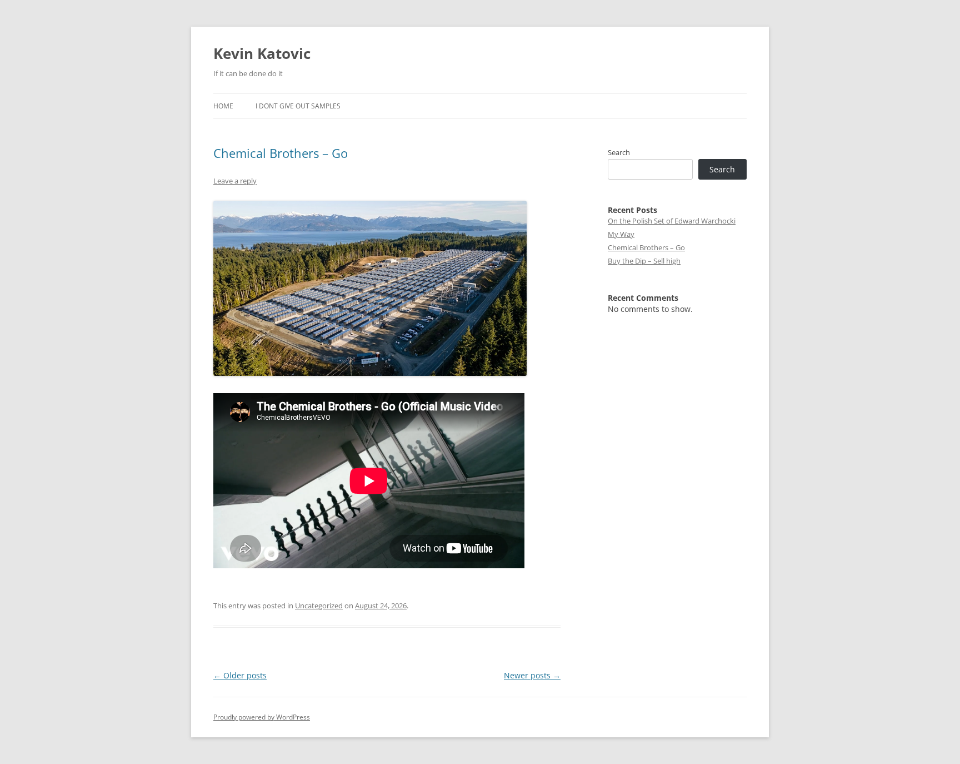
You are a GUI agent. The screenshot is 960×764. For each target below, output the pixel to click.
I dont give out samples (298, 106)
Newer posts (532, 675)
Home (223, 106)
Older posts (240, 675)
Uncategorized (319, 606)
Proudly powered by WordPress (261, 717)
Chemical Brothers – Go (280, 153)
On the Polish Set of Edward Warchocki (672, 221)
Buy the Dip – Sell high (644, 261)
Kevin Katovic (262, 53)
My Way (621, 234)
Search (619, 152)
